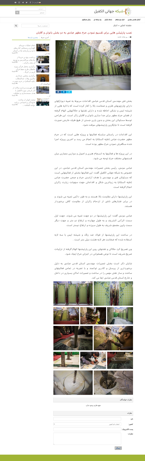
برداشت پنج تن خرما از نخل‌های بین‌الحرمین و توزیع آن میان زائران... (24, 60)
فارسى (36, 2)
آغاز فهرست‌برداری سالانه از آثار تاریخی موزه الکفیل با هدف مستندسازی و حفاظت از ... (31, 91)
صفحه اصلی (125, 25)
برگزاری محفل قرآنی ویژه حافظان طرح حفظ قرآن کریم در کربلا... (24, 69)
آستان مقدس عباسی (134, 19)
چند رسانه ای (97, 19)
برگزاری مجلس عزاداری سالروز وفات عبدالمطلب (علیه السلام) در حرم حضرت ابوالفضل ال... (31, 79)
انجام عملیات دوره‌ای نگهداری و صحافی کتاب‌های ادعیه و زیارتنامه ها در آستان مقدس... (31, 49)
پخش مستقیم (86, 19)
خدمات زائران (108, 19)
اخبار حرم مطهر (120, 19)
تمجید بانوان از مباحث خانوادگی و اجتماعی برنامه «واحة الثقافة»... (24, 102)
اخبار (115, 25)
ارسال (118, 448)
